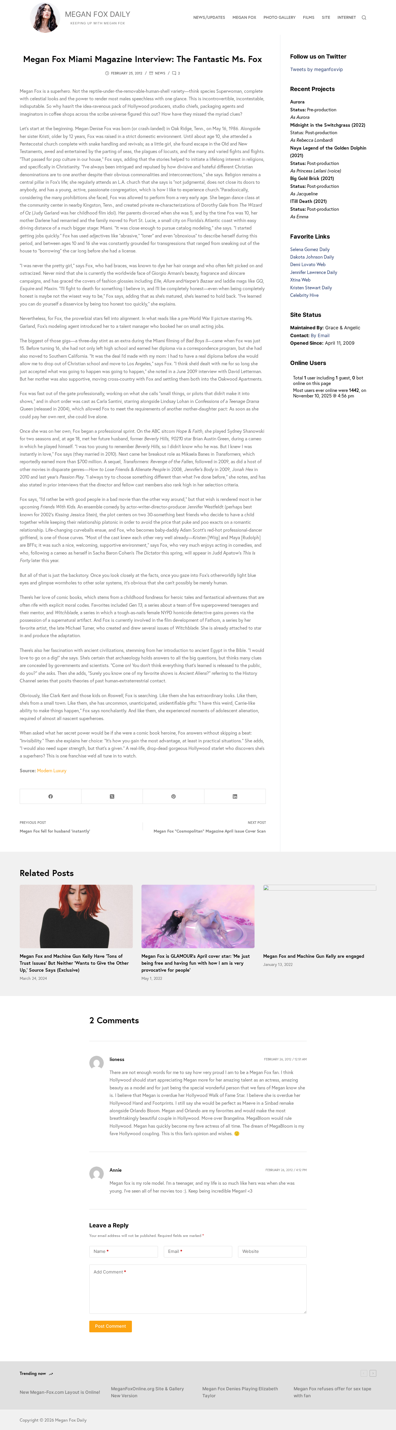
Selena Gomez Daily (310, 249)
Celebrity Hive (304, 295)
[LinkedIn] (235, 796)
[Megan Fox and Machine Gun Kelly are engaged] (319, 916)
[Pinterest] (173, 796)
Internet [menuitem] (346, 17)
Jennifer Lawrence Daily (313, 272)
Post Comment (110, 1326)
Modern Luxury (51, 770)
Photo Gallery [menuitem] (280, 17)
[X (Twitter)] (112, 796)
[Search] (364, 17)
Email (175, 1251)
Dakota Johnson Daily (312, 257)
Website (250, 1251)
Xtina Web (300, 280)
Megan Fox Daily (97, 14)
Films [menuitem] (309, 17)
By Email (320, 335)
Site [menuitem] (326, 17)
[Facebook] (50, 796)
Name (101, 1251)
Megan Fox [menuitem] (244, 17)
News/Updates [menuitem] (209, 17)
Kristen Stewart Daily (311, 287)
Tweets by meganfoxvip (316, 69)
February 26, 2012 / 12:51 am (285, 1059)
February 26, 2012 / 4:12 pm (286, 1170)
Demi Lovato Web (308, 264)
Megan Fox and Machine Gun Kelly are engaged (313, 956)
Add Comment (110, 1272)
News (160, 73)
